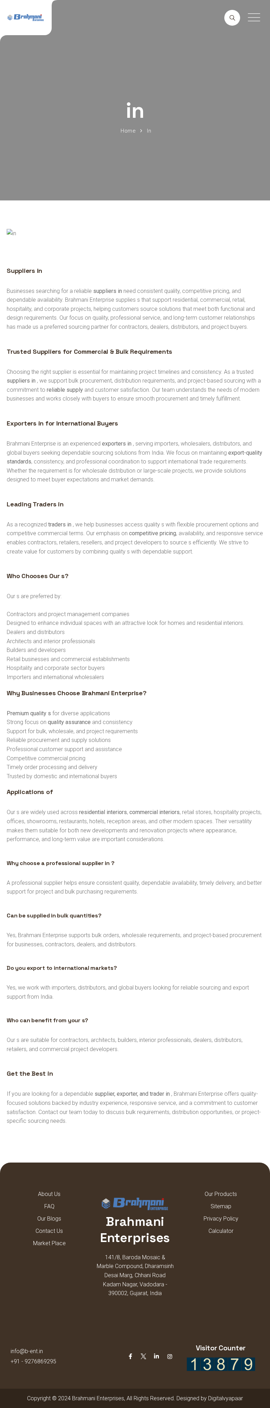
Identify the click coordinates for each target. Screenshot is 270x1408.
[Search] (232, 18)
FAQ (49, 1206)
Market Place (49, 1243)
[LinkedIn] (156, 1356)
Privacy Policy (221, 1218)
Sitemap (221, 1206)
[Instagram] (170, 1356)
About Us (49, 1194)
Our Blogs (49, 1218)
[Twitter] (143, 1356)
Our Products (221, 1194)
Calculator (220, 1231)
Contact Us (49, 1231)
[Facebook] (130, 1356)
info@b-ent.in (27, 1351)
